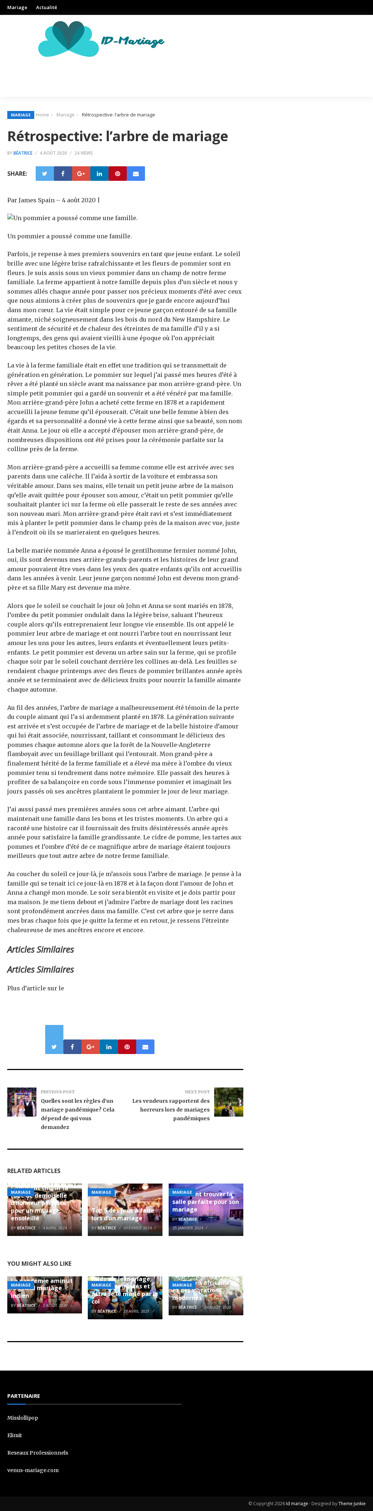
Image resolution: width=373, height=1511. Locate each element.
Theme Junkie (352, 1503)
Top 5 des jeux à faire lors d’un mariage (122, 1214)
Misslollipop (22, 1418)
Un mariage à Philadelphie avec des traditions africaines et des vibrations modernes (203, 1283)
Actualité (46, 7)
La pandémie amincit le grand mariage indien (42, 1288)
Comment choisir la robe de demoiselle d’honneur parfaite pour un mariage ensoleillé (39, 1203)
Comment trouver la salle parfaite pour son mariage (205, 1201)
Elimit (14, 1435)
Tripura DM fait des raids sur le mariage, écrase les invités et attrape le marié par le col (124, 1286)
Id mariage (297, 1503)
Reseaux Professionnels (37, 1453)
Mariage (17, 7)
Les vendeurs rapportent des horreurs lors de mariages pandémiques (171, 1110)
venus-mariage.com (33, 1470)
